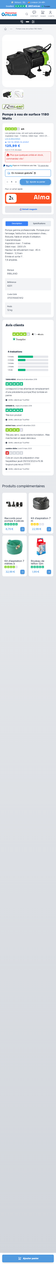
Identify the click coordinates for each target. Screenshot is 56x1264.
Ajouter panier (31, 1258)
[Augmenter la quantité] (16, 181)
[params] (33, 22)
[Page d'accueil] (5, 28)
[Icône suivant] (49, 62)
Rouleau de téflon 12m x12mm (37, 564)
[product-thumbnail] (7, 94)
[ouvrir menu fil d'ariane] (11, 28)
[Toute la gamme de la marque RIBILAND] (13, 107)
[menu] (22, 22)
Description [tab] (17, 224)
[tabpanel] (28, 247)
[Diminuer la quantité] (7, 181)
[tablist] (28, 223)
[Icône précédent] (6, 62)
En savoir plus (43, 165)
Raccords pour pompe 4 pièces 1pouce (14, 521)
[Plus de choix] (22, 529)
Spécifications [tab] (39, 224)
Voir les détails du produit (18, 142)
